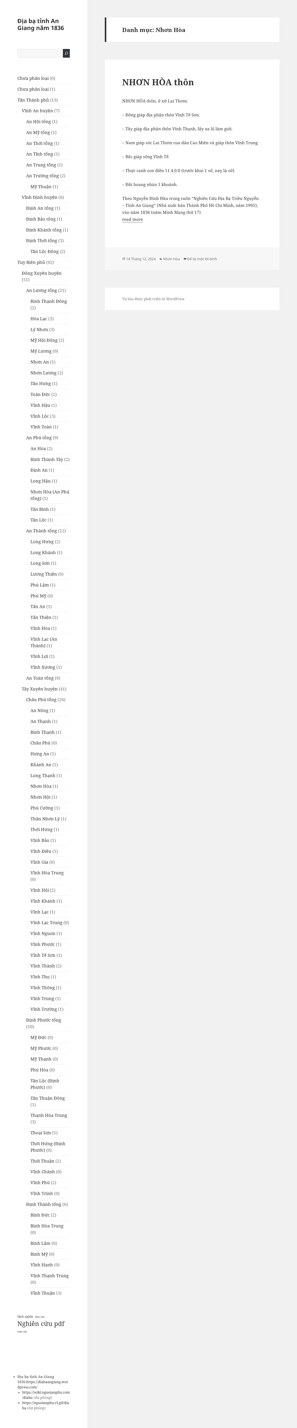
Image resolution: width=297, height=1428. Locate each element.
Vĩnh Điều (40, 851)
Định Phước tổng (43, 1020)
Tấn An (37, 606)
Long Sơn (40, 563)
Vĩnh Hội (39, 890)
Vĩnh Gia (39, 862)
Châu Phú (40, 743)
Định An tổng (40, 208)
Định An (39, 470)
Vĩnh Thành (42, 966)
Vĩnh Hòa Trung (47, 873)
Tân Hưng (40, 383)
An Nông (39, 710)
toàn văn (22, 1331)
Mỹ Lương (41, 351)
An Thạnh (40, 721)
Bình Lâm (40, 1243)
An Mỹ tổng (38, 132)
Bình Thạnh (42, 732)
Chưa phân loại (33, 78)
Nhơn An (39, 362)
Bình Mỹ (39, 1254)
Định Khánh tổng (44, 230)
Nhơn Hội (40, 797)
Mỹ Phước (40, 1048)
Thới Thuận (42, 1161)
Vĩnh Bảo (39, 840)
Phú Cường (41, 808)
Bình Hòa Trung (46, 1226)
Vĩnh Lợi (39, 656)
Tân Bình (39, 509)
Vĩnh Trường (43, 1009)
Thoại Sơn (40, 1133)
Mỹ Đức (38, 1037)
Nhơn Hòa (41, 786)
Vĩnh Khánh (42, 901)
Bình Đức (40, 1215)
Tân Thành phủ (33, 100)
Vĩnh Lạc (39, 912)
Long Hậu (40, 481)
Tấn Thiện (40, 617)
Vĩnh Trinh (41, 1193)
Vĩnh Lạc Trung (46, 922)
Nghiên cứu (34, 1323)
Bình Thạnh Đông (48, 301)
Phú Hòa (39, 1070)
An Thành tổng (41, 531)
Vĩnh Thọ (40, 977)
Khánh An (40, 765)
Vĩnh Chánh (42, 1172)
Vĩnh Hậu (40, 405)
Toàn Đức (40, 394)
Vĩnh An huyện (37, 111)
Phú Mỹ (38, 596)
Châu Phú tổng (41, 699)
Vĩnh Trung (42, 998)
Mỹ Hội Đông (44, 340)
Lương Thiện (43, 574)
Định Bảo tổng (41, 219)
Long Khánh (43, 552)
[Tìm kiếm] (66, 53)
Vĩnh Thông (42, 988)
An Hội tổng (38, 121)
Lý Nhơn (39, 329)
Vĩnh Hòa (40, 628)
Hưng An (39, 754)
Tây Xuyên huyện (40, 689)
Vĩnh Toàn (41, 427)
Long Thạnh (42, 775)
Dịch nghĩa (25, 1316)
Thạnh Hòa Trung (48, 1115)
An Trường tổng (42, 176)
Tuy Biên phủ (31, 262)
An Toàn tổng (40, 678)
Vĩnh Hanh (41, 1265)
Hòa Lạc (38, 319)
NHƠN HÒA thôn (158, 82)
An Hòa (38, 448)
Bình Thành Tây (46, 459)
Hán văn (40, 1316)
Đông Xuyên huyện (42, 273)
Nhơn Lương (43, 373)
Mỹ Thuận (41, 186)
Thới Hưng (41, 829)
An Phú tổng (39, 438)
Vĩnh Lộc (39, 416)
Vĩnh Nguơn (42, 933)
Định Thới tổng (41, 240)
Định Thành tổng (43, 1204)
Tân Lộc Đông (44, 251)
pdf (59, 1323)
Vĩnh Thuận (42, 1293)
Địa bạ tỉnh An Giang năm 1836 (40, 24)
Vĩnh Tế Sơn (42, 955)
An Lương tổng (41, 290)
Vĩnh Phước (42, 944)
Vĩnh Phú (40, 1182)
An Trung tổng (41, 165)
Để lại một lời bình (202, 258)
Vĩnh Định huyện (39, 197)
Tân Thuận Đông (47, 1098)
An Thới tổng (39, 143)
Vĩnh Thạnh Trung (49, 1276)
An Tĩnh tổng (39, 154)
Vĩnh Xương (42, 667)
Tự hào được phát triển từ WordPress (153, 299)
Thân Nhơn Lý (45, 819)
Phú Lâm (39, 585)
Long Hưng (42, 542)
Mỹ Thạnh (41, 1059)
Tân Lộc (38, 520)
